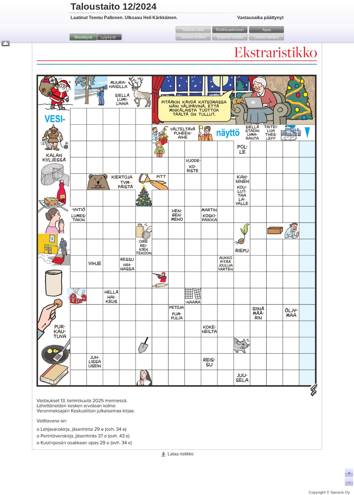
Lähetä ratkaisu (266, 37)
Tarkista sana (193, 30)
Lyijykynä (108, 37)
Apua (266, 30)
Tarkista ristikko (193, 37)
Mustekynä (83, 37)
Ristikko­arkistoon (230, 30)
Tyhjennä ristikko (229, 37)
